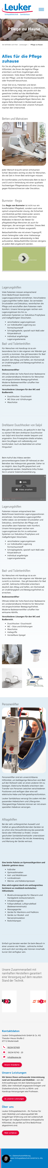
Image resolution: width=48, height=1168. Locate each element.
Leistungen (23, 45)
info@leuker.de (14, 1057)
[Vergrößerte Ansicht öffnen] (12, 654)
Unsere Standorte (11, 1065)
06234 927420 (13, 1047)
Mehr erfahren (10, 1133)
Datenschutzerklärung (22, 1156)
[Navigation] (41, 9)
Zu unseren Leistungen (14, 1099)
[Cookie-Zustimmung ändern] (6, 1159)
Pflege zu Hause (37, 45)
